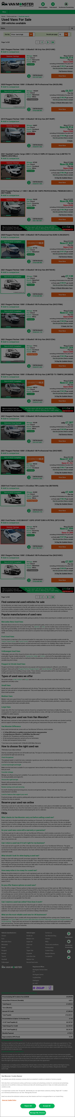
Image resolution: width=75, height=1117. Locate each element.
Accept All (46, 1106)
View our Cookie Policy (9, 1100)
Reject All (28, 1106)
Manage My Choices (37, 1113)
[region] (37, 1095)
